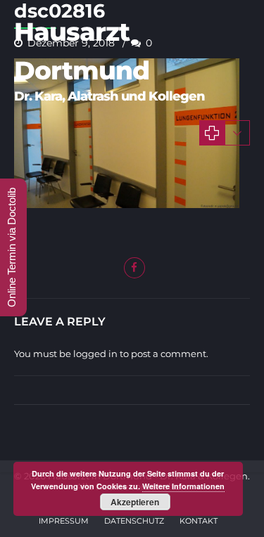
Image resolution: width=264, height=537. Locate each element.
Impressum (64, 521)
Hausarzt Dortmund (81, 51)
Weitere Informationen (183, 486)
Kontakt (199, 521)
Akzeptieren (135, 502)
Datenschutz (134, 521)
